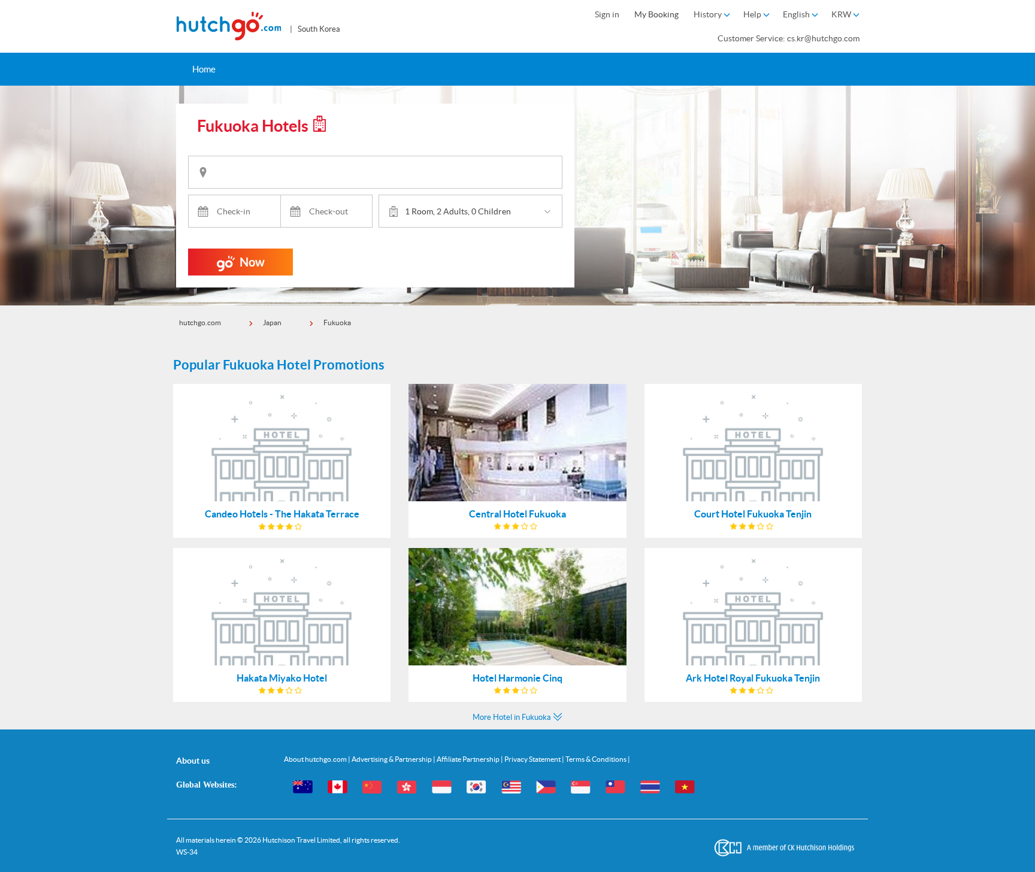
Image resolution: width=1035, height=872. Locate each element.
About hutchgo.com (316, 759)
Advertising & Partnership (392, 759)
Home (204, 69)
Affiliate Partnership (469, 759)
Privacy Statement (533, 759)
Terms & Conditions (596, 759)
